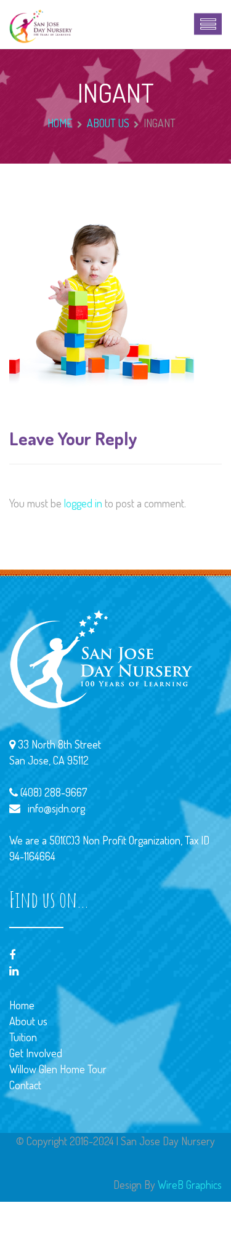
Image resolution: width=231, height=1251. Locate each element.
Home (60, 123)
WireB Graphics (190, 1184)
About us (108, 123)
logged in (83, 503)
